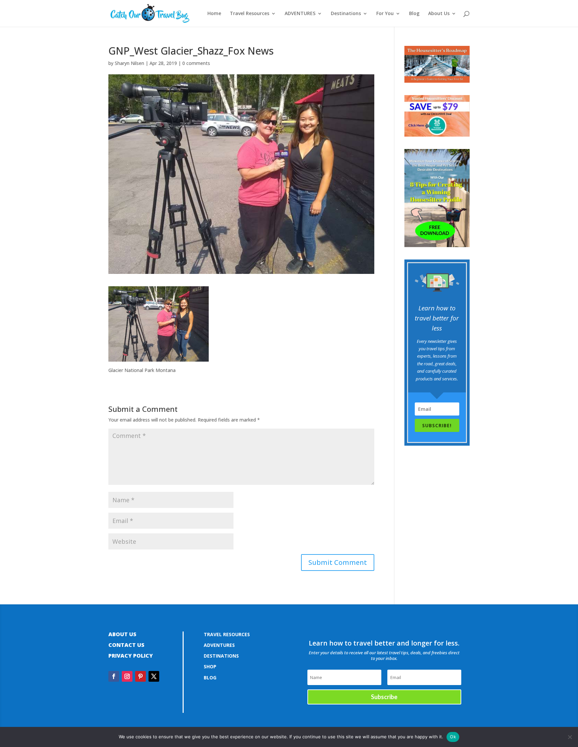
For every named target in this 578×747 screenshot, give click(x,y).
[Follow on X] (154, 676)
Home (214, 13)
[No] (569, 737)
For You (385, 13)
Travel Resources (249, 13)
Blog (414, 13)
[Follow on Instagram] (127, 676)
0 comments (196, 63)
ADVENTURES (300, 13)
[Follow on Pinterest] (140, 676)
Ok (453, 736)
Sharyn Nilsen (129, 63)
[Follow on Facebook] (113, 676)
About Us (439, 13)
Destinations (346, 13)
